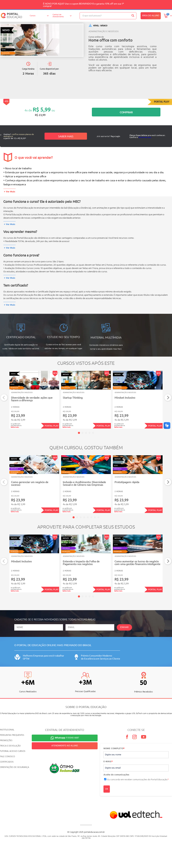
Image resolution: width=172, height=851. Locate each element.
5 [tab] (93, 433)
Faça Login (115, 136)
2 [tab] (82, 433)
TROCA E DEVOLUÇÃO (10, 746)
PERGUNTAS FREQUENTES (12, 735)
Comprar (126, 112)
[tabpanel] (34, 400)
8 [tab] (98, 517)
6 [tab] (91, 517)
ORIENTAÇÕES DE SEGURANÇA (14, 767)
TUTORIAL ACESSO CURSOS (12, 751)
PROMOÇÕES (6, 740)
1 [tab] (79, 433)
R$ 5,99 (42, 109)
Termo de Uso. (145, 137)
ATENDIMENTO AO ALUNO (64, 746)
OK (106, 789)
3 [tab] (86, 433)
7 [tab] (95, 517)
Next (168, 398)
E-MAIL (108, 762)
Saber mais (65, 136)
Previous (4, 398)
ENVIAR (124, 627)
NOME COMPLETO (113, 748)
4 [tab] (90, 433)
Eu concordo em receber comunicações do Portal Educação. (138, 780)
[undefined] (42, 40)
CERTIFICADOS (7, 762)
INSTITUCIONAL (7, 730)
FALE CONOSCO (7, 756)
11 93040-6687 (67, 738)
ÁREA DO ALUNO (150, 16)
